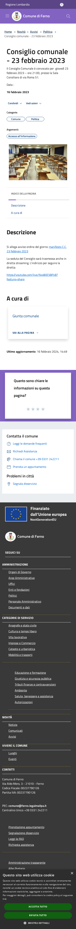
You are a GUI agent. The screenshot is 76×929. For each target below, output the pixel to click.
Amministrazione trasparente (26, 862)
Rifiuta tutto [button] (38, 915)
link (4, 898)
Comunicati (15, 730)
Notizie (12, 725)
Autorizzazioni (24, 702)
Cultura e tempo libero (22, 631)
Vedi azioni (32, 103)
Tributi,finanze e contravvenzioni (35, 684)
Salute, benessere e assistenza (34, 696)
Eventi (12, 759)
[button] (37, 923)
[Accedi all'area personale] (61, 4)
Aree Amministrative (21, 578)
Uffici (11, 584)
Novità (21, 31)
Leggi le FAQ (16, 839)
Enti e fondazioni (19, 589)
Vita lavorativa (17, 637)
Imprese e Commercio (21, 643)
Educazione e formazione (30, 672)
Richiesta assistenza (21, 845)
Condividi (13, 103)
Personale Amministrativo (24, 601)
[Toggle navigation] (7, 16)
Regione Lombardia (18, 4)
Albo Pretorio (16, 868)
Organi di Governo (19, 572)
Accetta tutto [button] (38, 906)
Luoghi (12, 753)
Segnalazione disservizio (23, 833)
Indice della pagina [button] (23, 193)
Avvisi (34, 31)
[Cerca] (68, 16)
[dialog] (38, 899)
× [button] (71, 873)
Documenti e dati (19, 607)
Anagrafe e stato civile (22, 625)
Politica (47, 31)
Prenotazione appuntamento (26, 827)
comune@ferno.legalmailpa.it (27, 805)
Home (8, 31)
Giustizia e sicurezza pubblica (33, 678)
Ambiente (21, 690)
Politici (12, 595)
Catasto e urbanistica (21, 649)
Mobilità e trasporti (20, 655)
